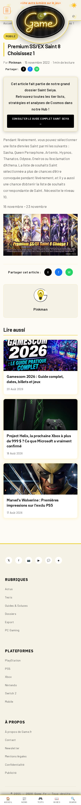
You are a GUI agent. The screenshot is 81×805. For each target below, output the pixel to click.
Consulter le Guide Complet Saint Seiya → (40, 121)
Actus (9, 589)
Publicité (10, 772)
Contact (10, 740)
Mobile (9, 701)
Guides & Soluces (16, 605)
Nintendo (11, 685)
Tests (8, 597)
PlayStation (13, 660)
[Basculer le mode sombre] (74, 5)
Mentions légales (16, 756)
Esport (9, 622)
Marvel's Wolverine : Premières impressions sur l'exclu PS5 (33, 503)
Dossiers (10, 613)
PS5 (8, 668)
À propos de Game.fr (18, 731)
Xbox (8, 676)
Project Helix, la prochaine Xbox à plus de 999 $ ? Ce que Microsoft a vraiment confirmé (39, 440)
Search (72, 799)
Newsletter (12, 748)
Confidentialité (15, 764)
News (24, 799)
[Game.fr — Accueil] (40, 21)
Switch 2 (10, 693)
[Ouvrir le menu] (6, 10)
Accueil (7, 23)
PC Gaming (12, 630)
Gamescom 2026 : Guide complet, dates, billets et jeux (35, 379)
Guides (56, 799)
